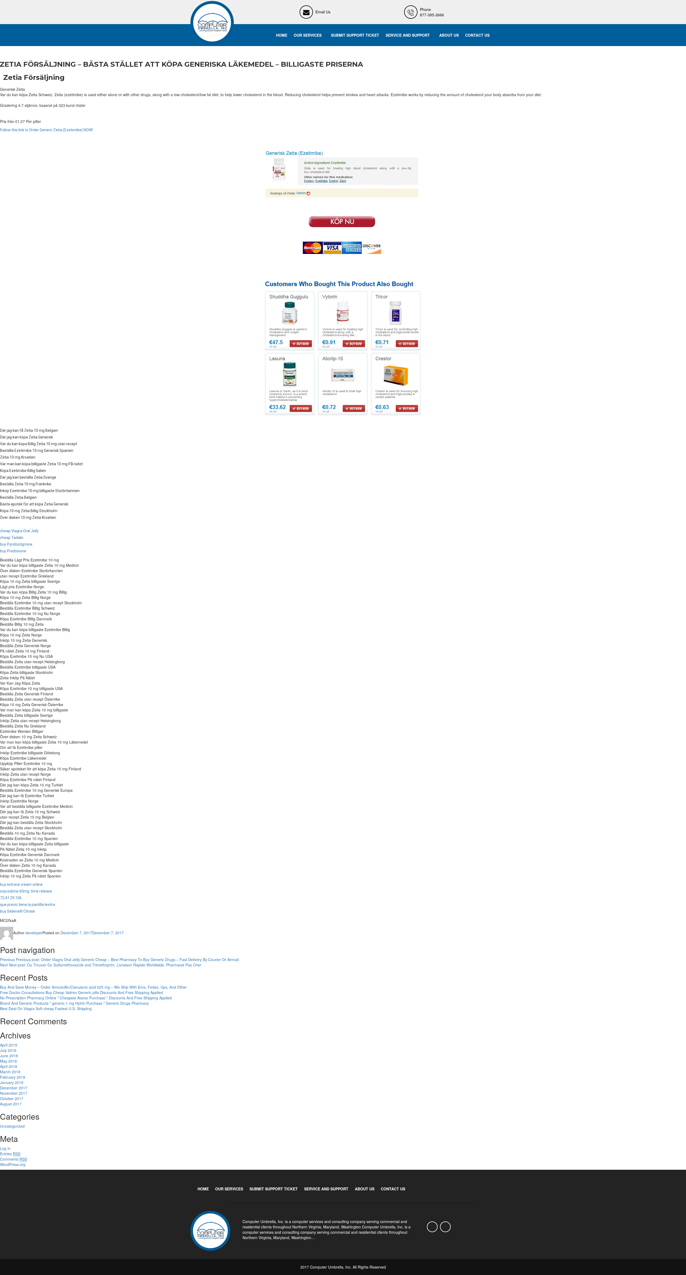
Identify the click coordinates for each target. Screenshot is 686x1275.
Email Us (322, 11)
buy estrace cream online (21, 884)
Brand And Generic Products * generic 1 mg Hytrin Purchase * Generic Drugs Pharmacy (74, 1003)
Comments (13, 1159)
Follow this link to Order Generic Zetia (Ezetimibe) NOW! (46, 130)
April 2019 (8, 1045)
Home (281, 35)
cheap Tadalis (11, 537)
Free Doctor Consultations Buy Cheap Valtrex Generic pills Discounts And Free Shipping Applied (81, 992)
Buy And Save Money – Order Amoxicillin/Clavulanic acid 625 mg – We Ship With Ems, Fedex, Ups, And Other (93, 987)
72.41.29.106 (11, 898)
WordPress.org (12, 1164)
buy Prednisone (13, 551)
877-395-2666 (432, 14)
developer (33, 932)
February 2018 (12, 1077)
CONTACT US (477, 35)
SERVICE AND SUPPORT (408, 35)
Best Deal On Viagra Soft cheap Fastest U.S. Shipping (46, 1008)
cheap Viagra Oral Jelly (19, 531)
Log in (5, 1148)
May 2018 (8, 1061)
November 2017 (13, 1093)
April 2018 (8, 1066)
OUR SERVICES (308, 35)
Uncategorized (12, 1126)
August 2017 (10, 1104)
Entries (10, 1153)
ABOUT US (449, 35)
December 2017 (13, 1087)
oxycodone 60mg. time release (26, 891)
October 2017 (11, 1098)
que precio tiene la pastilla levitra (27, 904)
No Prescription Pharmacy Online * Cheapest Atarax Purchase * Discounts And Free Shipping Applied (86, 997)
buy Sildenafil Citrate (17, 911)
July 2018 (8, 1050)
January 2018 (11, 1082)
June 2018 (9, 1055)
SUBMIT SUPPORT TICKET (355, 35)
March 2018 (10, 1071)
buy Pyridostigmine (16, 544)
